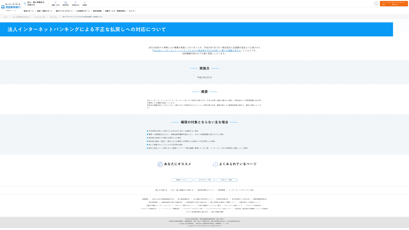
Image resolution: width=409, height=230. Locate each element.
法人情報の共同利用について (203, 199)
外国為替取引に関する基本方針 (196, 202)
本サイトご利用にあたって (184, 205)
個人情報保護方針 (184, 199)
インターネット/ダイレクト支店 (241, 190)
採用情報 (221, 190)
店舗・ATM (55, 5)
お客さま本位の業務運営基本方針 (163, 199)
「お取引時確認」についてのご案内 (209, 205)
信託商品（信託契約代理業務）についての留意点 (251, 208)
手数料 (84, 5)
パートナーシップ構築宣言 (170, 208)
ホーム (6, 16)
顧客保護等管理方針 (260, 199)
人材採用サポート (83, 11)
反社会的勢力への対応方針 (241, 199)
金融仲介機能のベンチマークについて (159, 205)
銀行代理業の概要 (217, 212)
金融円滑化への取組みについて (249, 202)
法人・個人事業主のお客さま (21, 16)
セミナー (132, 11)
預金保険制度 (153, 202)
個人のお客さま (161, 190)
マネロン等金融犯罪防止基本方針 (197, 212)
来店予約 (66, 5)
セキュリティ (54, 16)
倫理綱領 (145, 199)
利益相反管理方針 (222, 199)
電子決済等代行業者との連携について (223, 202)
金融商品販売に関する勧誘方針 (171, 202)
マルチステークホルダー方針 (192, 208)
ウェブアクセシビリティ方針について (218, 208)
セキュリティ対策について (233, 205)
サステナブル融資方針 (148, 208)
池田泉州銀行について (205, 190)
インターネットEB (39, 16)
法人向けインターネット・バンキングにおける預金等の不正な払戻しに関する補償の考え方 (197, 50)
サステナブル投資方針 (253, 205)
